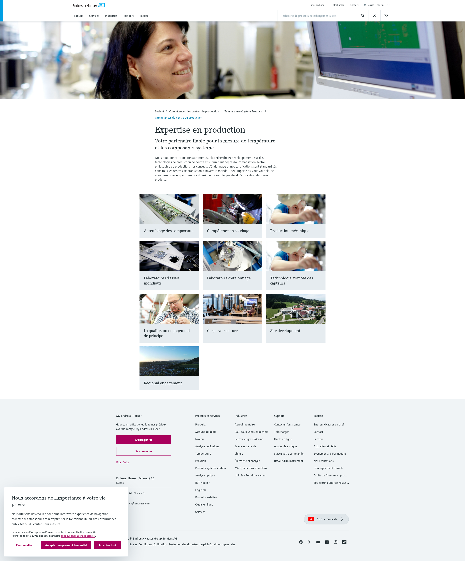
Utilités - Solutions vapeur (251, 475)
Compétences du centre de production (178, 117)
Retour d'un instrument (288, 461)
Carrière (319, 439)
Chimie (239, 453)
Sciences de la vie (245, 446)
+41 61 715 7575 (134, 493)
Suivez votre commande (289, 453)
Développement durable (328, 468)
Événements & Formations (330, 453)
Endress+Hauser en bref (329, 424)
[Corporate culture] (258, 323)
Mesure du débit (205, 431)
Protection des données (183, 544)
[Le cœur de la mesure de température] (321, 270)
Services (200, 512)
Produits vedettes (206, 497)
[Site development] (321, 323)
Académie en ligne (285, 446)
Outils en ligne (317, 5)
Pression (200, 461)
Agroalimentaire (245, 424)
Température (203, 453)
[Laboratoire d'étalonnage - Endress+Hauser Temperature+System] (258, 270)
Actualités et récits (325, 446)
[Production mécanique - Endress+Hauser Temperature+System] (321, 220)
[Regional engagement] (195, 373)
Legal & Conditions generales (217, 544)
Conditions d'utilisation (153, 544)
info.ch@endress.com (137, 503)
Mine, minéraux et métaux (251, 468)
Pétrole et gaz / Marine (249, 439)
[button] (143, 439)
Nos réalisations (324, 461)
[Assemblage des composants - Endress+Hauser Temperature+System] (195, 220)
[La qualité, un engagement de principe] (195, 323)
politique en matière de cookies (78, 535)
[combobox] (378, 5)
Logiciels (200, 490)
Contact (354, 5)
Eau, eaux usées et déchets (251, 431)
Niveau (199, 439)
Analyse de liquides (207, 446)
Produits (200, 424)
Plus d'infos (122, 462)
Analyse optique (205, 475)
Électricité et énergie (247, 461)
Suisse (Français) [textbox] (376, 5)
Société (159, 111)
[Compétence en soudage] (258, 220)
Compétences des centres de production (194, 111)
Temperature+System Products (244, 111)
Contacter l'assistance (287, 424)
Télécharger (337, 5)
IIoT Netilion (202, 482)
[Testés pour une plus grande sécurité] (195, 270)
